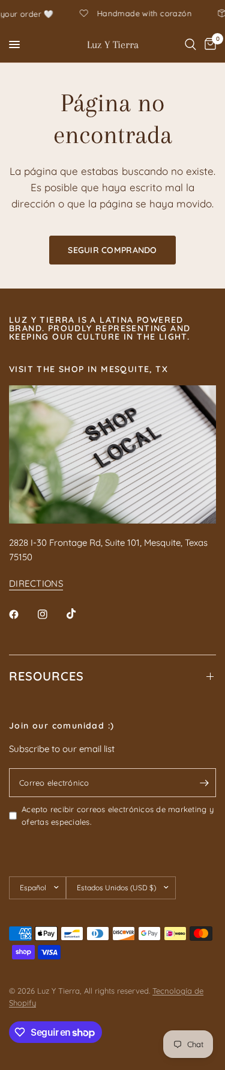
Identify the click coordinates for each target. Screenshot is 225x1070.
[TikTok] (80, 614)
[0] (208, 44)
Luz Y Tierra (113, 44)
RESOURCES (46, 675)
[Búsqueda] (190, 44)
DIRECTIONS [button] (36, 583)
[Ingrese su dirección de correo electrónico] (204, 782)
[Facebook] (22, 614)
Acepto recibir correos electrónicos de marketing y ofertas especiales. (118, 815)
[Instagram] (51, 614)
